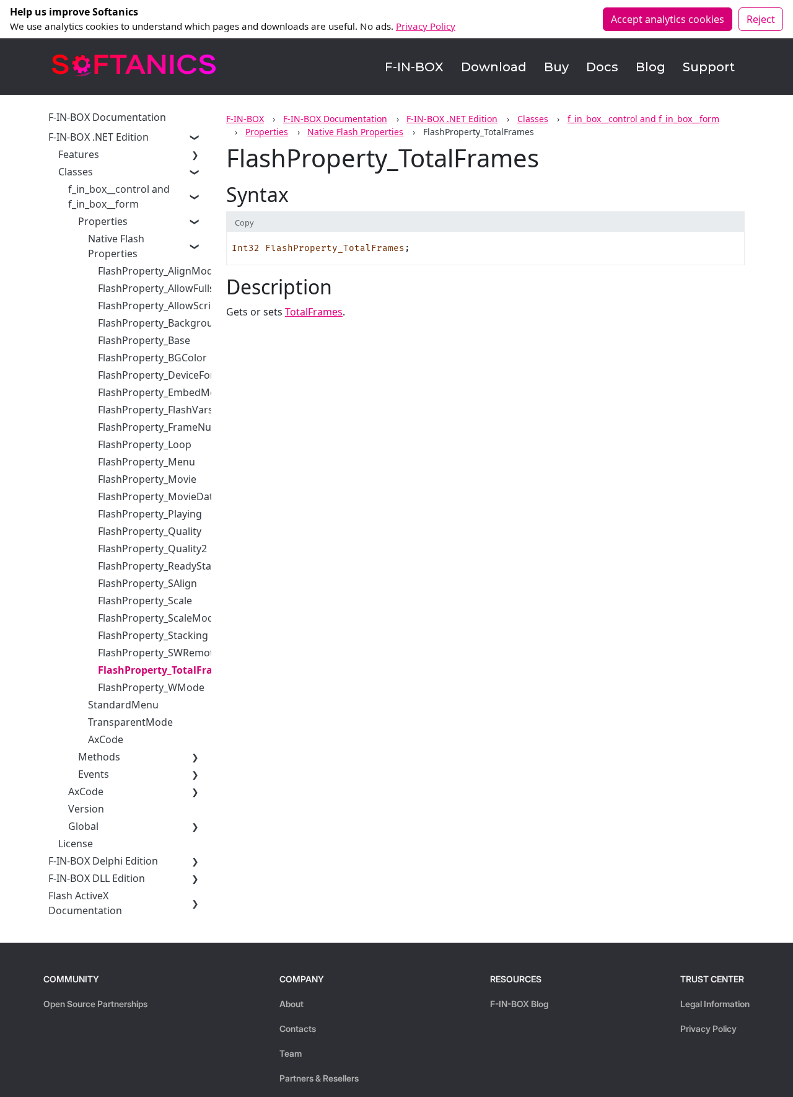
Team (290, 1053)
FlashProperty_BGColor (152, 357)
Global (83, 826)
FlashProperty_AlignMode (158, 271)
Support (709, 66)
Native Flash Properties (355, 132)
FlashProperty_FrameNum (159, 427)
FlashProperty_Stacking (153, 635)
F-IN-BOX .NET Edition (451, 119)
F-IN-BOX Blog (519, 1003)
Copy (244, 222)
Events (93, 774)
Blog (650, 66)
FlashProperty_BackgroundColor (174, 323)
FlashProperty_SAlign (147, 583)
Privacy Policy (425, 26)
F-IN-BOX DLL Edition (96, 878)
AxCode (105, 739)
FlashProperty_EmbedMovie (163, 392)
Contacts (297, 1028)
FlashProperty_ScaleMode (158, 618)
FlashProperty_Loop (144, 444)
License (75, 843)
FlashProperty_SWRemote (158, 652)
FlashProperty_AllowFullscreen (169, 288)
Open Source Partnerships (95, 1003)
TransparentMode (130, 722)
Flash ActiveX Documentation (85, 903)
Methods (99, 757)
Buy (556, 66)
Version (86, 809)
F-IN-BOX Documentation (335, 119)
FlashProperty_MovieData (158, 496)
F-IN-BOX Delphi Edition (103, 861)
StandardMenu (123, 705)
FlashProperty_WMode (151, 687)
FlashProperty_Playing (150, 514)
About (291, 1003)
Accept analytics (667, 19)
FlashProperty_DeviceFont (159, 375)
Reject (761, 19)
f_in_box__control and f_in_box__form (643, 119)
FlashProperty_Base (144, 340)
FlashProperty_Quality (149, 531)
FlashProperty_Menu (146, 462)
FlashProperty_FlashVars (155, 409)
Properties (266, 132)
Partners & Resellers (319, 1078)
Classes (532, 119)
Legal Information (715, 1003)
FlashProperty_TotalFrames (165, 670)
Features (78, 154)
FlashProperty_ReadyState (159, 566)
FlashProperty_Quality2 (152, 548)
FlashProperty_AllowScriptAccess (175, 305)
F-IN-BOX (414, 66)
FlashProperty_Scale (145, 600)
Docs (602, 66)
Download (494, 66)
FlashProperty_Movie (147, 479)
